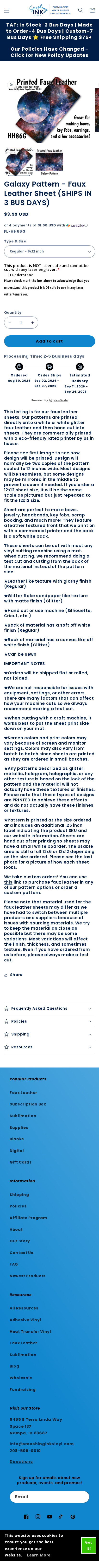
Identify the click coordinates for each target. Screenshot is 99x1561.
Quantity (13, 312)
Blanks (17, 1139)
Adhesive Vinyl (25, 1319)
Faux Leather (23, 1092)
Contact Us (21, 1252)
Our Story (20, 1241)
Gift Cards (21, 1162)
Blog (14, 1366)
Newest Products (28, 1275)
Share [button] (16, 974)
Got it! (88, 1545)
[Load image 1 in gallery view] (19, 162)
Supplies (19, 1127)
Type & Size (15, 241)
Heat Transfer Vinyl (30, 1331)
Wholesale (21, 1377)
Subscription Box (28, 1104)
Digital (17, 1150)
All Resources (24, 1308)
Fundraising (23, 1389)
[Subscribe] (83, 1497)
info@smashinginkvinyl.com (42, 1444)
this (8, 882)
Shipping (19, 1194)
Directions (21, 1461)
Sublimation (23, 1115)
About (16, 1229)
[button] (6, 10)
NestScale (61, 400)
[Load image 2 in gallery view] (49, 162)
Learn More (38, 1555)
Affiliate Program (28, 1217)
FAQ (14, 1264)
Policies (18, 1206)
